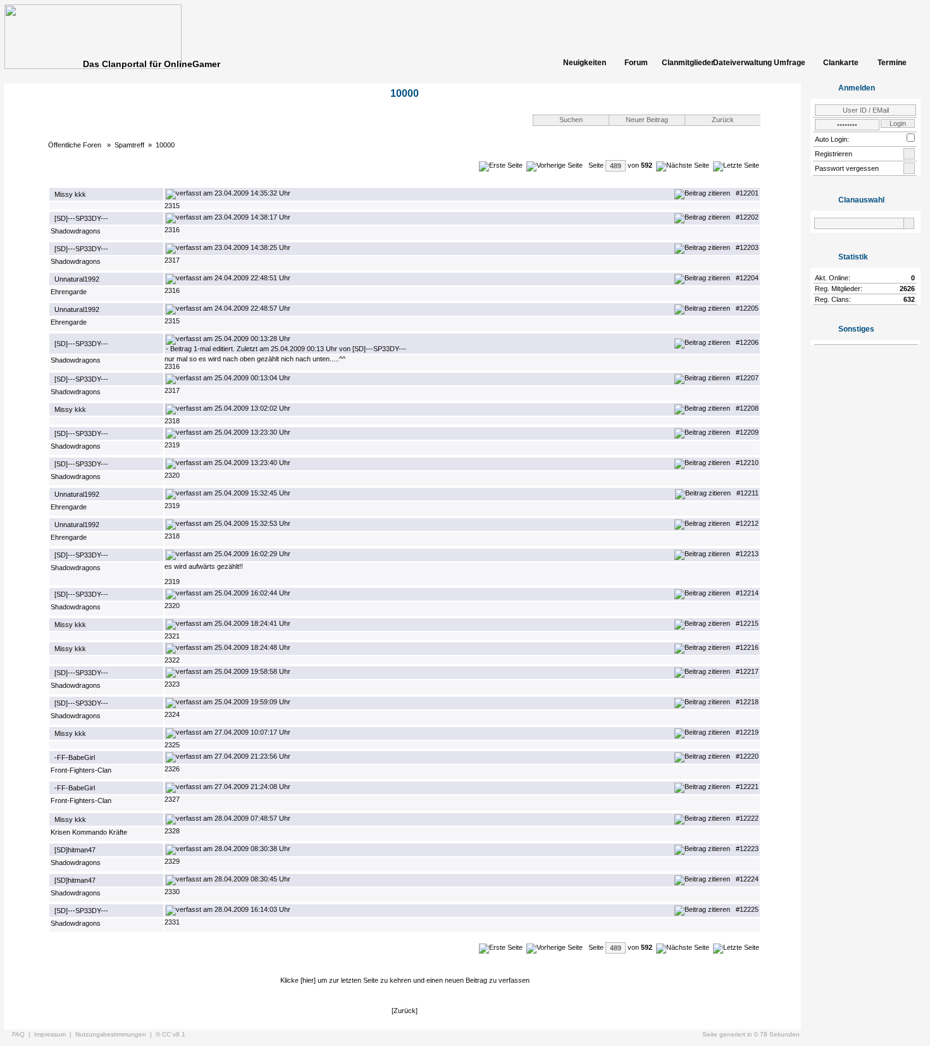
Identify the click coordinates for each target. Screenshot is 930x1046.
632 (909, 299)
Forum (636, 62)
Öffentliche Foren (75, 145)
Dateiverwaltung (738, 62)
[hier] (308, 980)
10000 (165, 145)
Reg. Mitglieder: (838, 288)
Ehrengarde (69, 292)
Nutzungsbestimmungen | (115, 1034)
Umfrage (789, 62)
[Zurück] (405, 1010)
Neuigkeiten (584, 62)
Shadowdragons (76, 231)
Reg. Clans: (833, 299)
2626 (907, 288)
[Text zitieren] (702, 193)
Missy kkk (70, 194)
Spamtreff (129, 145)
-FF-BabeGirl (74, 757)
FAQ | (23, 1034)
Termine (892, 62)
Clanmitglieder (687, 62)
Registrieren (833, 154)
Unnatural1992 (76, 279)
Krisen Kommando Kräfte (89, 832)
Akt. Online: (832, 278)
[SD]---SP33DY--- (81, 218)
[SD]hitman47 (75, 850)
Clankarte (841, 62)
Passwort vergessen (847, 168)
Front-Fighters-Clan (81, 770)
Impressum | (54, 1034)
